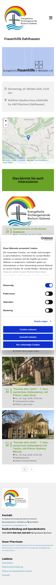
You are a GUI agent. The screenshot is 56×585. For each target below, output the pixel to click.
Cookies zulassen (28, 329)
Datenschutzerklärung (12, 566)
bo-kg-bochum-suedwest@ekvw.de (14, 525)
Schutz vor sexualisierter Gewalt (17, 571)
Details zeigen (41, 321)
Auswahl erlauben (28, 337)
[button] (51, 18)
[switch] (49, 293)
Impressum (7, 562)
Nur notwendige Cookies (28, 344)
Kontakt (6, 575)
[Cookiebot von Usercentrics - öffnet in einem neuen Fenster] (41, 239)
